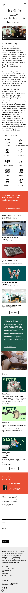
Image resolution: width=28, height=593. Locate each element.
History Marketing (7, 555)
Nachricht (4, 528)
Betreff (3, 522)
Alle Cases (14, 312)
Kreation (23, 560)
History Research (8, 114)
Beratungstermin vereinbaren (14, 208)
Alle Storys (14, 468)
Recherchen (16, 557)
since (8, 393)
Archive (4, 122)
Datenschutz (5, 580)
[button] (2, 590)
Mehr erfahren (10, 346)
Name (3, 509)
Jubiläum (7, 89)
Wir (3, 551)
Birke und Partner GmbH (3, 3)
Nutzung (16, 130)
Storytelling (15, 562)
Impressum (4, 579)
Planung (23, 124)
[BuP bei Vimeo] (6, 588)
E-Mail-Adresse (6, 516)
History (4, 393)
